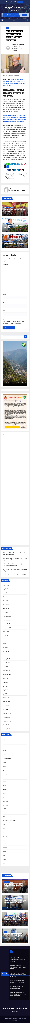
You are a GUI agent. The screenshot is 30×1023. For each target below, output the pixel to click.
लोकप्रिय (5, 836)
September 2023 (7, 721)
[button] (25, 20)
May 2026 (5, 596)
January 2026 (6, 612)
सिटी (4, 855)
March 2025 (6, 651)
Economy (5, 746)
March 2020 (6, 725)
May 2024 (5, 690)
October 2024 (6, 670)
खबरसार (5, 241)
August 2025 (6, 631)
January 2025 (6, 659)
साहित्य (4, 851)
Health (4, 754)
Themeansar (14, 1020)
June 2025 (5, 639)
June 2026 (5, 592)
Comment (5, 264)
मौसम (4, 824)
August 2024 (6, 678)
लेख (3, 832)
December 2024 (7, 662)
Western (5, 778)
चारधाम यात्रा (6, 801)
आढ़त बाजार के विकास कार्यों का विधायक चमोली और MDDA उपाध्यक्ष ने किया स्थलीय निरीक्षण (18, 994)
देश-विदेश (5, 809)
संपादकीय (5, 844)
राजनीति (12, 207)
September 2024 (7, 674)
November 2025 (7, 620)
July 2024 (5, 682)
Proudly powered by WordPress (10, 1018)
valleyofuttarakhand (15, 7)
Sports (4, 766)
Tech (4, 770)
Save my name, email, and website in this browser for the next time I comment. (13, 322)
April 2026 (5, 600)
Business (5, 743)
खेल (3, 797)
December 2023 (7, 709)
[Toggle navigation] (14, 20)
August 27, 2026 (9, 921)
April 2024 (5, 694)
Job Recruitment (7, 758)
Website (5, 311)
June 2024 (5, 686)
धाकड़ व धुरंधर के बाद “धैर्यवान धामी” (14, 243)
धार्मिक (8, 207)
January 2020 (6, 728)
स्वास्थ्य (4, 859)
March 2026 (6, 604)
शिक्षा (4, 840)
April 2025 (5, 647)
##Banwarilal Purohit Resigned (17, 49)
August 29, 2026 (9, 905)
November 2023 (7, 713)
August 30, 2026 (9, 888)
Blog (4, 739)
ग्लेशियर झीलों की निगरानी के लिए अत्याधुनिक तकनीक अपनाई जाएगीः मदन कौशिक (14, 886)
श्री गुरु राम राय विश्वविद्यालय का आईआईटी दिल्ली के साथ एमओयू (13, 935)
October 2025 (6, 624)
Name (4, 294)
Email (4, 302)
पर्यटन (4, 816)
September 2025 (7, 627)
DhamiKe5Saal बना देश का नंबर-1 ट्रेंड (13, 226)
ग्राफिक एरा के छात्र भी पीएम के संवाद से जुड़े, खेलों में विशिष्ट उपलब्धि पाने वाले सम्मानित (14, 919)
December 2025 (7, 616)
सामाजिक (5, 847)
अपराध (4, 785)
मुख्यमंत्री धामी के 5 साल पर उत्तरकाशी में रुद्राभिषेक (14, 210)
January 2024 (6, 705)
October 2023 (6, 717)
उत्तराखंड (5, 207)
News (4, 762)
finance (4, 750)
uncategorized (6, 774)
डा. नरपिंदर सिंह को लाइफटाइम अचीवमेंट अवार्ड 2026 (14, 575)
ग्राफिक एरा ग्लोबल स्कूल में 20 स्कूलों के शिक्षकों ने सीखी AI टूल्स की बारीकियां (15, 902)
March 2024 (6, 697)
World (4, 781)
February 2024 (6, 701)
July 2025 (5, 635)
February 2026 (6, 608)
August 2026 (6, 585)
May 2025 (5, 643)
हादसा (4, 863)
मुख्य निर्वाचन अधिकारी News (9, 820)
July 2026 (5, 589)
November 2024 (7, 666)
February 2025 (6, 655)
